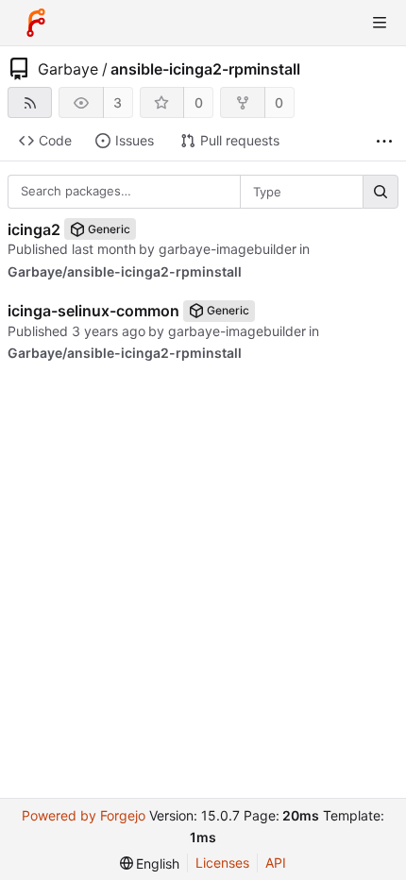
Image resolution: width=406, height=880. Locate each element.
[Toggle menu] (380, 23)
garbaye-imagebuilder (227, 249)
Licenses (222, 863)
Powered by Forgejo (83, 815)
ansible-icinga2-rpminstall (205, 68)
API (275, 863)
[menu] (150, 863)
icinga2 (34, 229)
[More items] (384, 141)
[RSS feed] (30, 102)
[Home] (35, 23)
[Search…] (380, 192)
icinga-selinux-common (93, 310)
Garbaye (68, 68)
